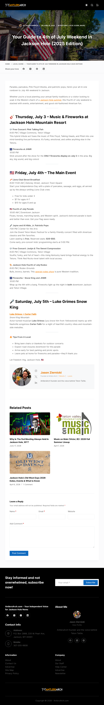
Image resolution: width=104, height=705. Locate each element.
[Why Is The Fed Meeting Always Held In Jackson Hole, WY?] (30, 423)
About (8, 660)
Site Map (9, 670)
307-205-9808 (20, 645)
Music (82, 25)
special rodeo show (44, 271)
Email (42, 511)
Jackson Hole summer (50, 100)
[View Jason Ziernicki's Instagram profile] (36, 371)
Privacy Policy (12, 673)
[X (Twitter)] (30, 69)
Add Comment (17, 523)
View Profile (77, 625)
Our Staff (59, 663)
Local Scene (73, 25)
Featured (64, 25)
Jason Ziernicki (51, 372)
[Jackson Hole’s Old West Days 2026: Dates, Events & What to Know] (30, 462)
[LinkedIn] (43, 69)
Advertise (9, 667)
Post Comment (19, 553)
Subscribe (90, 582)
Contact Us (10, 663)
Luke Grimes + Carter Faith (23, 314)
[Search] (92, 5)
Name (13, 511)
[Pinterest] (37, 69)
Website (71, 511)
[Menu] (97, 5)
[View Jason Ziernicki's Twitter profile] (36, 377)
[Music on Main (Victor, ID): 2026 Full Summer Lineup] (74, 423)
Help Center (61, 667)
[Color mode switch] (86, 5)
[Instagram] (21, 615)
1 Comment (28, 484)
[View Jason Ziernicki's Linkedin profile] (36, 383)
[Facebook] (23, 69)
